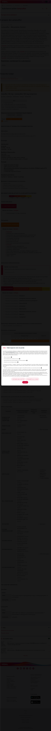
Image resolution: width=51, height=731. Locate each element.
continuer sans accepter (18, 379)
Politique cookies (26, 376)
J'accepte (25, 382)
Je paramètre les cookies (32, 379)
